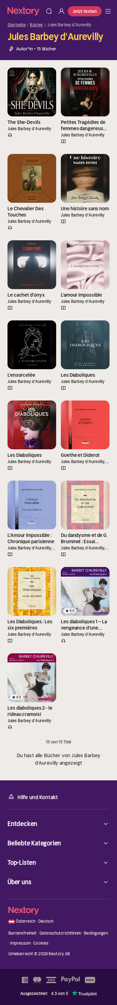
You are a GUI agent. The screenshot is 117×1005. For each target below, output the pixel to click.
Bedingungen (96, 933)
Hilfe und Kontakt (37, 797)
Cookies (40, 943)
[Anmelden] (61, 11)
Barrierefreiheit (22, 933)
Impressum (20, 943)
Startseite (16, 25)
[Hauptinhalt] (108, 11)
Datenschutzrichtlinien (60, 933)
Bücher (36, 25)
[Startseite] (25, 11)
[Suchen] (49, 11)
